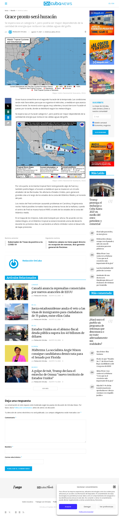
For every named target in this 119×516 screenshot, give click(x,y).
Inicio (6, 11)
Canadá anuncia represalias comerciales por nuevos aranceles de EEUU (58, 290)
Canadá (35, 284)
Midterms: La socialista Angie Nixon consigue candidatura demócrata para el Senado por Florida (57, 353)
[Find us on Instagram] (16, 512)
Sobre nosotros (27, 502)
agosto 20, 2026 (54, 340)
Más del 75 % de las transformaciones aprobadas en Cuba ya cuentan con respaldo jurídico (105, 390)
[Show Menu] (6, 3)
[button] (114, 487)
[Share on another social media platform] (8, 123)
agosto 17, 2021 (36, 32)
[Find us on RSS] (23, 512)
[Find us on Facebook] (5, 512)
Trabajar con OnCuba (43, 502)
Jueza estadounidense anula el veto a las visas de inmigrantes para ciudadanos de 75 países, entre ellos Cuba (58, 312)
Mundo (13, 11)
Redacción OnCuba (19, 32)
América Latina (22, 11)
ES (109, 3)
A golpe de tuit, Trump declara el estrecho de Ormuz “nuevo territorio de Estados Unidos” (58, 374)
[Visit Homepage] (58, 3)
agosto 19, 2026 (54, 361)
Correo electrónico (13, 457)
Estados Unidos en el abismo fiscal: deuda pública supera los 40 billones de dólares (58, 333)
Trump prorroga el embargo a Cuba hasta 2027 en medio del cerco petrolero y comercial (95, 211)
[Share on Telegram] (8, 117)
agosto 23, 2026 (54, 296)
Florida (35, 346)
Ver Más (45, 388)
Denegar (87, 506)
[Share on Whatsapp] (8, 112)
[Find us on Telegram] (19, 512)
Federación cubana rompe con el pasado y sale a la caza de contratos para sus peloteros (105, 244)
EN (113, 3)
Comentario (10, 417)
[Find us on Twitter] (9, 512)
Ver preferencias (106, 506)
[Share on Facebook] (8, 101)
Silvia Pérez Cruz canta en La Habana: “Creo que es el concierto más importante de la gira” (104, 258)
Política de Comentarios (23, 408)
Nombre (9, 447)
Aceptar (68, 506)
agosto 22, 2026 (54, 319)
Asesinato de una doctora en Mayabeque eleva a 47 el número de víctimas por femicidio (105, 280)
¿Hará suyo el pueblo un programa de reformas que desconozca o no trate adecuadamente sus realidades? (98, 331)
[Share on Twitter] (8, 106)
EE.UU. (58, 32)
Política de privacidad (86, 512)
